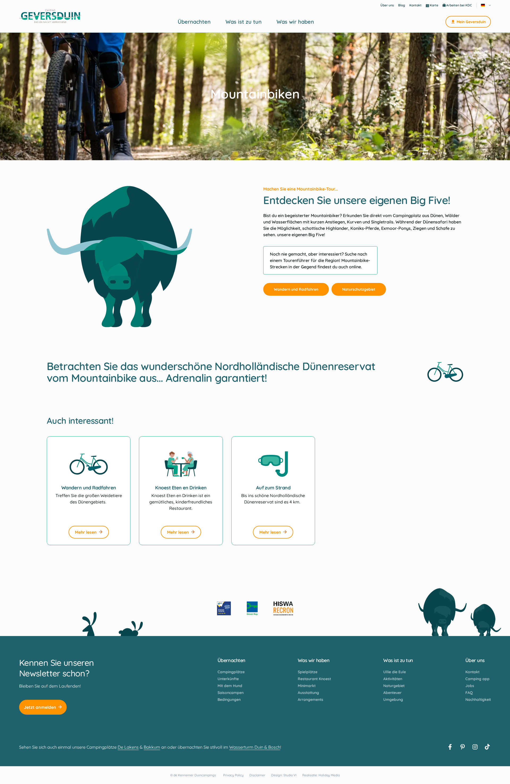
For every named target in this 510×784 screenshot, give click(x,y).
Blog (401, 5)
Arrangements (310, 699)
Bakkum (152, 747)
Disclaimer (257, 775)
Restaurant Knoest (314, 679)
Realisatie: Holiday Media (321, 775)
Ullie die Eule (394, 672)
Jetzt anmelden (40, 707)
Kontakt (415, 5)
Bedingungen (229, 699)
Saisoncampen (231, 692)
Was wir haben (295, 21)
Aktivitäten (392, 679)
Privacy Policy (233, 775)
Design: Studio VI (283, 775)
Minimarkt (307, 686)
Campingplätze (231, 672)
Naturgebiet (394, 686)
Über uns (387, 5)
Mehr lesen (86, 532)
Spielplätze (307, 672)
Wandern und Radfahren (296, 289)
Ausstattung (308, 692)
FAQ (469, 692)
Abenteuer (392, 692)
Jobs (469, 686)
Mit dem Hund (230, 686)
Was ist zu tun (244, 21)
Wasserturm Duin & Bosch (254, 747)
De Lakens (128, 747)
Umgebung (393, 699)
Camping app (477, 679)
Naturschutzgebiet (358, 289)
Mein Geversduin (471, 21)
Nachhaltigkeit (478, 699)
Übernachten (194, 21)
